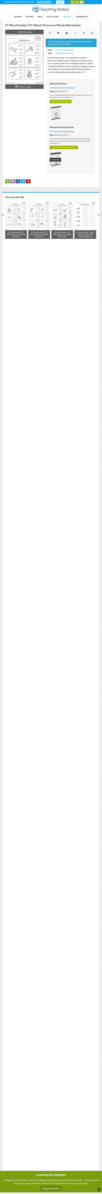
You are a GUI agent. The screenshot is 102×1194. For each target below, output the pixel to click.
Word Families (60, 53)
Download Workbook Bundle (64, 147)
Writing (30, 17)
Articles (67, 17)
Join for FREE (44, 2)
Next (99, 215)
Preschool (59, 50)
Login (60, 2)
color (29, 87)
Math (40, 17)
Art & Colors (53, 17)
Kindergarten (69, 50)
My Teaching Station (51, 9)
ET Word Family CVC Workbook (62, 88)
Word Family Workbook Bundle (62, 131)
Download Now (51, 1188)
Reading (18, 17)
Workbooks (82, 17)
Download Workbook (61, 101)
